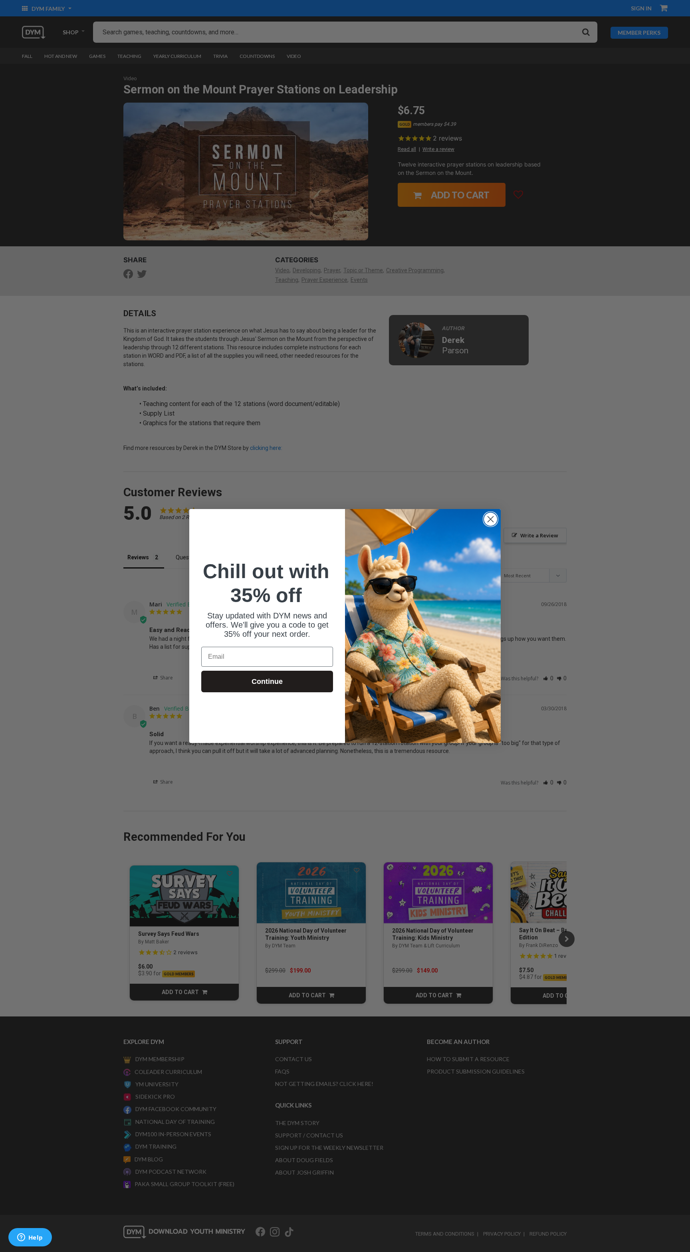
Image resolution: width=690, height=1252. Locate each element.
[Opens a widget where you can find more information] (30, 1238)
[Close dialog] (491, 519)
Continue (267, 681)
